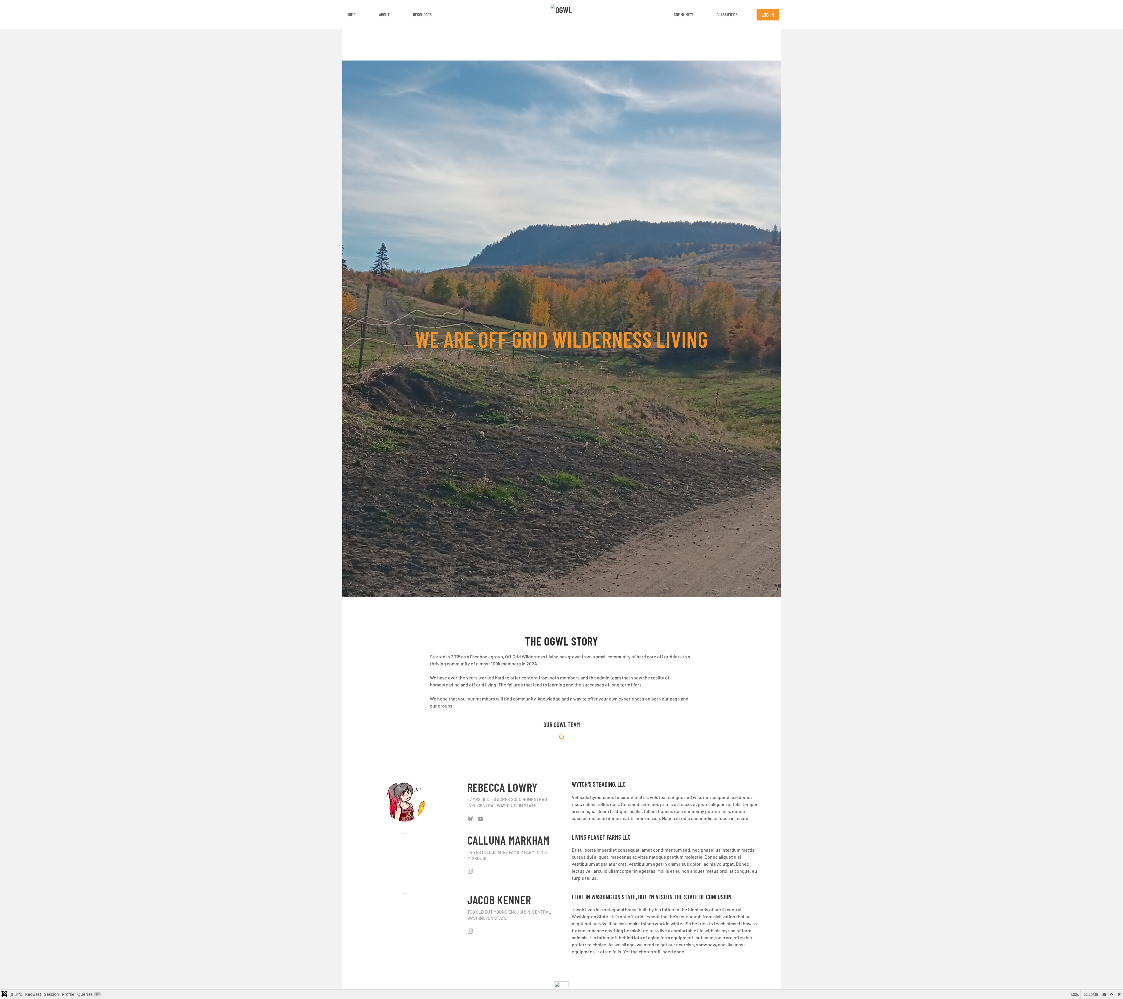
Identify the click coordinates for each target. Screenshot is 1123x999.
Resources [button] (422, 14)
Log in (768, 14)
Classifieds (727, 14)
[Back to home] (562, 14)
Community (683, 14)
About (384, 14)
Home (351, 14)
